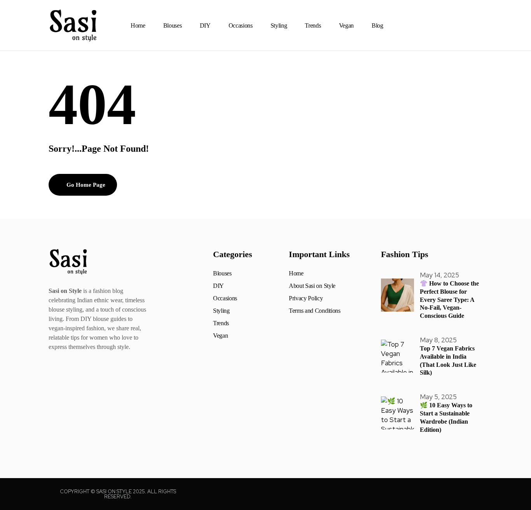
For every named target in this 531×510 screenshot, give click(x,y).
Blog (377, 25)
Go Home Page (85, 185)
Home (138, 25)
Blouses (172, 25)
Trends (313, 25)
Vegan (346, 25)
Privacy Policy (306, 298)
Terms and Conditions (315, 311)
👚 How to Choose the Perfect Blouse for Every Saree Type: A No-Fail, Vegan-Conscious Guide (449, 299)
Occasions (241, 25)
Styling (279, 25)
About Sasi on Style (312, 286)
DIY (205, 25)
